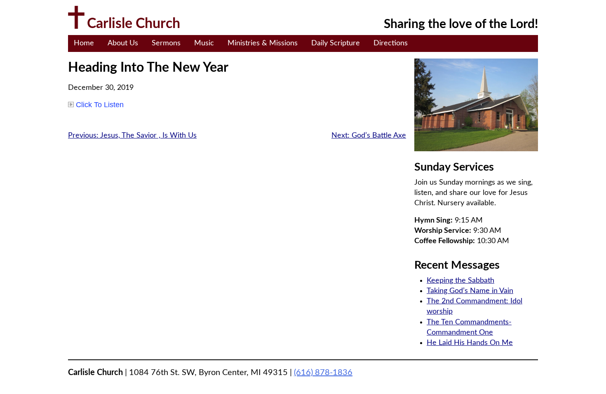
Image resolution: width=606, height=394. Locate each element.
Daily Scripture (335, 43)
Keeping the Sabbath (460, 280)
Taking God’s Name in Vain (470, 291)
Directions (390, 43)
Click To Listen (100, 105)
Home (84, 43)
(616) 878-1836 (323, 372)
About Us (123, 43)
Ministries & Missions (263, 43)
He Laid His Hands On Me (470, 343)
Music (204, 43)
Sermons (166, 43)
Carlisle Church (133, 24)
